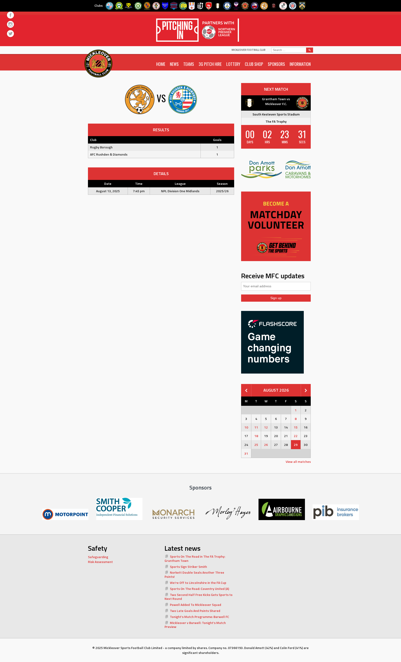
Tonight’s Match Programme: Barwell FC (199, 616)
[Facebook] (10, 15)
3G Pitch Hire (210, 64)
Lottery (233, 64)
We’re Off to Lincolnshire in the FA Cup (198, 582)
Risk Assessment (100, 561)
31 (246, 453)
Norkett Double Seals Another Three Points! (194, 574)
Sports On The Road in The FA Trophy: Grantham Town (195, 558)
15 (296, 427)
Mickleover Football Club (248, 50)
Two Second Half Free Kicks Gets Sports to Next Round (199, 596)
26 (266, 444)
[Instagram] (10, 24)
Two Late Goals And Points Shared (195, 610)
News (174, 64)
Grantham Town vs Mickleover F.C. (276, 101)
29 (296, 444)
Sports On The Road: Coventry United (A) (199, 588)
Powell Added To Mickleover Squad (195, 604)
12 (266, 427)
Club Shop (254, 64)
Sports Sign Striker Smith (188, 566)
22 (296, 435)
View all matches (298, 461)
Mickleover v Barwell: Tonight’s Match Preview (195, 624)
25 (256, 444)
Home (160, 64)
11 (256, 427)
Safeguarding (98, 556)
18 (256, 435)
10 (246, 427)
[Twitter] (10, 33)
